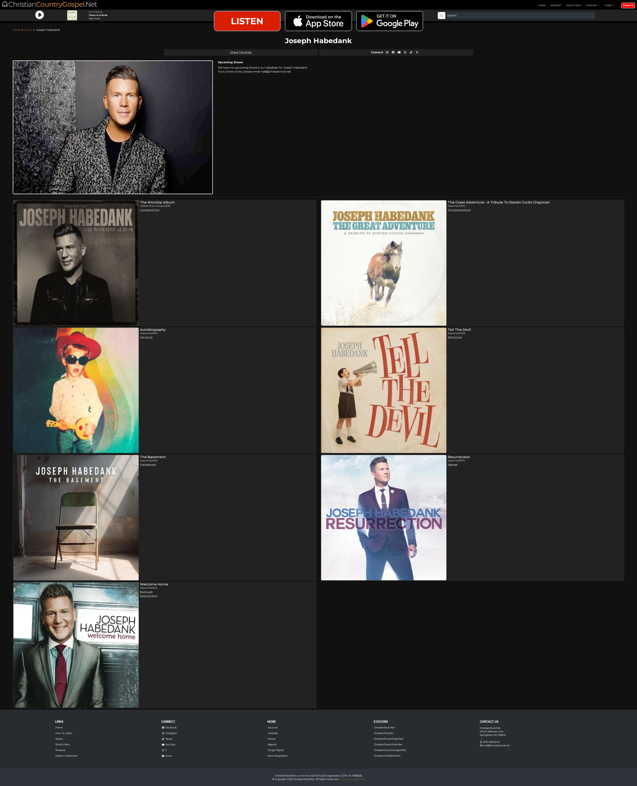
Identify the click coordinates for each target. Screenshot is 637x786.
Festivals (273, 733)
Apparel (272, 744)
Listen (542, 5)
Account (273, 727)
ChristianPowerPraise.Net (388, 739)
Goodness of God (149, 209)
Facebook (171, 727)
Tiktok (168, 739)
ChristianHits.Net (383, 733)
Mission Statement (66, 756)
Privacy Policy (347, 779)
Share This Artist (241, 52)
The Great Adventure (459, 209)
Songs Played (276, 750)
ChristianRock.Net (384, 727)
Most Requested (277, 756)
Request (556, 5)
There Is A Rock (98, 15)
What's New (573, 5)
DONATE (628, 5)
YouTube (170, 745)
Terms (361, 779)
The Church (146, 337)
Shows (271, 739)
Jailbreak (453, 464)
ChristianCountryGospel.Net (390, 750)
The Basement (148, 464)
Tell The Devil (455, 337)
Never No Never (148, 595)
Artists (59, 739)
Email (168, 756)
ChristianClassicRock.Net (388, 744)
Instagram (171, 733)
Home (59, 727)
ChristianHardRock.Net (387, 756)
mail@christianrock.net (496, 745)
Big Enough (146, 591)
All (317, 779)
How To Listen (63, 733)
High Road (94, 18)
